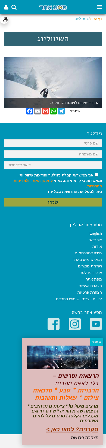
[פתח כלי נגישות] (4, 20)
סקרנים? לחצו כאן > (72, 429)
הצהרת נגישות (90, 286)
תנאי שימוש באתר (87, 259)
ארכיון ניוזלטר (91, 272)
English (95, 233)
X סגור (96, 342)
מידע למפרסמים (88, 253)
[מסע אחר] (53, 7)
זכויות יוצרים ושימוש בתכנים (79, 299)
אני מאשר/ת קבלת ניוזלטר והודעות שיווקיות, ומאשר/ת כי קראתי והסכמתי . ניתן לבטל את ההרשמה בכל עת (58, 183)
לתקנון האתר (41, 180)
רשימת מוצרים (90, 266)
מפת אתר (94, 279)
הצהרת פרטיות (89, 292)
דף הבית (96, 19)
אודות (97, 246)
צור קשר (95, 240)
